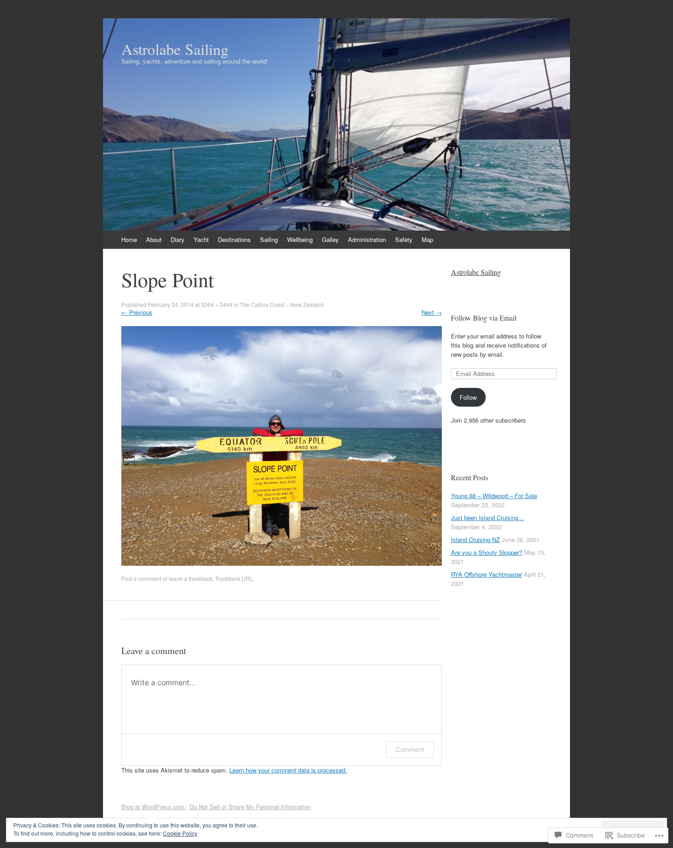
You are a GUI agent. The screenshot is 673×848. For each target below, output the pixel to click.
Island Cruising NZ (475, 539)
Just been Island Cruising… (487, 517)
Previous (136, 312)
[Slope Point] (281, 563)
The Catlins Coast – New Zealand (282, 304)
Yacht (201, 239)
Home (129, 239)
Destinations (234, 239)
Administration (367, 239)
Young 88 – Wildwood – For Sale (494, 495)
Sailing (269, 239)
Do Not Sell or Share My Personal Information (250, 806)
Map (427, 239)
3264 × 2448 (217, 304)
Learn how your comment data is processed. (288, 770)
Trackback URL (234, 578)
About (154, 239)
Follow (468, 397)
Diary (178, 239)
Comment (410, 749)
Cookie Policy (180, 833)
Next (432, 312)
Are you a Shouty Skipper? (486, 552)
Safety (403, 239)
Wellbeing (300, 239)
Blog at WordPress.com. (153, 806)
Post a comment (141, 578)
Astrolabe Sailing (476, 272)
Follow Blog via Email (483, 317)
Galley (330, 239)
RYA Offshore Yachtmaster (486, 574)
